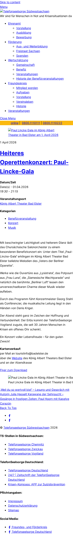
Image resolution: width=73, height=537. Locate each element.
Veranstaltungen (27, 74)
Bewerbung (24, 37)
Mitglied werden (27, 88)
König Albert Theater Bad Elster (21, 203)
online (14, 123)
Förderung (15, 42)
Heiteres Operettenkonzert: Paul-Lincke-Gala (34, 162)
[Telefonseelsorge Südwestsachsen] (24, 11)
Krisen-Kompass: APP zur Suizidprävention (36, 484)
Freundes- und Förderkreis (29, 527)
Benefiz (21, 69)
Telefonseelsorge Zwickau (25, 449)
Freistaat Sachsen (28, 51)
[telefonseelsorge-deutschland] (9, 420)
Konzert (13, 223)
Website (17, 358)
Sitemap (13, 510)
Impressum (15, 501)
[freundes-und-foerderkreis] (9, 415)
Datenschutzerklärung (23, 505)
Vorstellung (23, 28)
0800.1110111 (31, 123)
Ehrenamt (14, 23)
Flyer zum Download (13, 370)
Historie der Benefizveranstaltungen (40, 78)
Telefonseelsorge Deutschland (28, 470)
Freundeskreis (17, 83)
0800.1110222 (52, 123)
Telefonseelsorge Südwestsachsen (26, 427)
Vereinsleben (24, 101)
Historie (21, 106)
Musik (12, 227)
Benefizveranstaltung (22, 218)
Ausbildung (23, 32)
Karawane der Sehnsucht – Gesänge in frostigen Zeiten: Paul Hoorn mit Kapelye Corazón (34, 398)
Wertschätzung (18, 60)
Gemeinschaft (25, 64)
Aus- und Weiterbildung (32, 46)
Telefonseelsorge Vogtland (25, 453)
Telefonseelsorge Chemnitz (26, 444)
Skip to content (10, 2)
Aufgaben (22, 92)
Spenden (22, 55)
